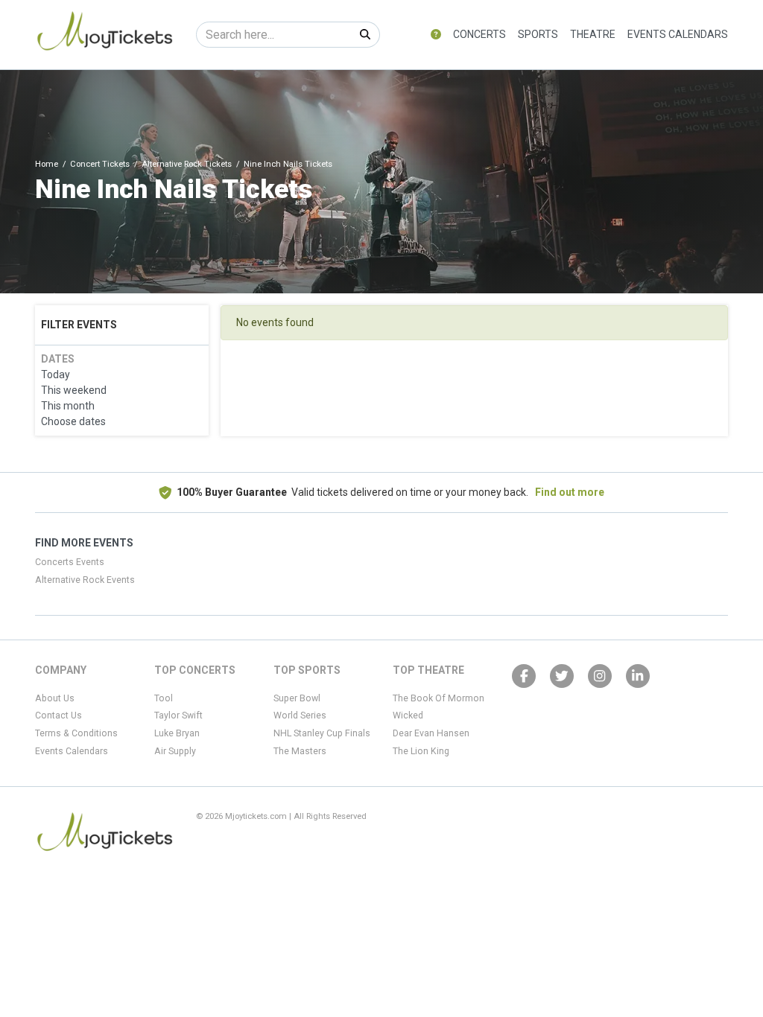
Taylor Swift (178, 715)
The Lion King (421, 751)
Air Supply (175, 751)
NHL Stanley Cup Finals (321, 733)
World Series (299, 715)
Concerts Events (69, 562)
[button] (436, 34)
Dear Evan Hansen (431, 733)
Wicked (408, 715)
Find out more (569, 492)
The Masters (299, 751)
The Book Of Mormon (438, 698)
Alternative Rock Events (85, 580)
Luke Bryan (177, 733)
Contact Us (58, 715)
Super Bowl (296, 698)
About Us (55, 698)
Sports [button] (538, 34)
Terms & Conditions (76, 733)
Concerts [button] (479, 34)
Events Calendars (677, 34)
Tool (163, 698)
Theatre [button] (592, 34)
